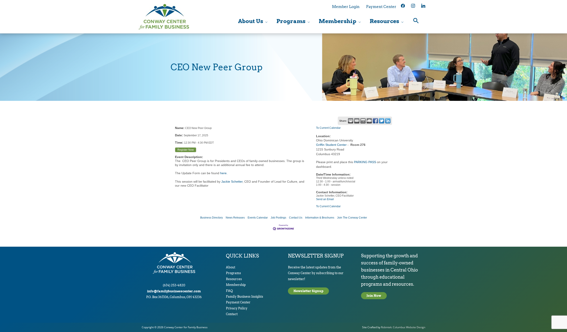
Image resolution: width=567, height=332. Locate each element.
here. (223, 173)
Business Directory (211, 217)
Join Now (374, 295)
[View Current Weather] (369, 120)
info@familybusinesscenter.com (174, 291)
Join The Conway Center (352, 217)
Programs (233, 273)
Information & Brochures (319, 217)
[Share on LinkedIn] (387, 120)
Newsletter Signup (308, 291)
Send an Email (325, 199)
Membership (236, 285)
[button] (416, 21)
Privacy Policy (236, 308)
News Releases (235, 217)
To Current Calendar (328, 127)
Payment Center (238, 302)
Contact (232, 314)
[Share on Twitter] (381, 120)
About (230, 267)
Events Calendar (258, 217)
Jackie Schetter (232, 181)
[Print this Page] (350, 120)
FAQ (229, 291)
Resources (234, 279)
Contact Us (295, 217)
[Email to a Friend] (356, 120)
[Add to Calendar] (363, 120)
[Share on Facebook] (375, 120)
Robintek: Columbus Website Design (403, 327)
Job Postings (278, 217)
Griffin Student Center (331, 144)
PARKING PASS (365, 162)
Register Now (185, 149)
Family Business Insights (244, 296)
